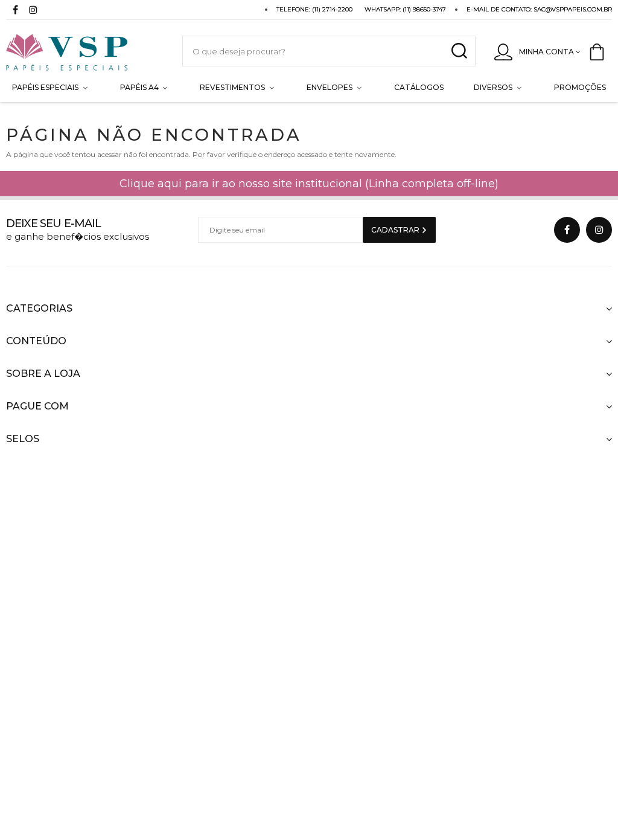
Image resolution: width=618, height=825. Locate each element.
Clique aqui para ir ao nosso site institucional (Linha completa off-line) (309, 183)
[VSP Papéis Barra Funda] (82, 51)
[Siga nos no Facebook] (15, 11)
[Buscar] (459, 51)
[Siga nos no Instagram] (33, 11)
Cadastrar (396, 229)
